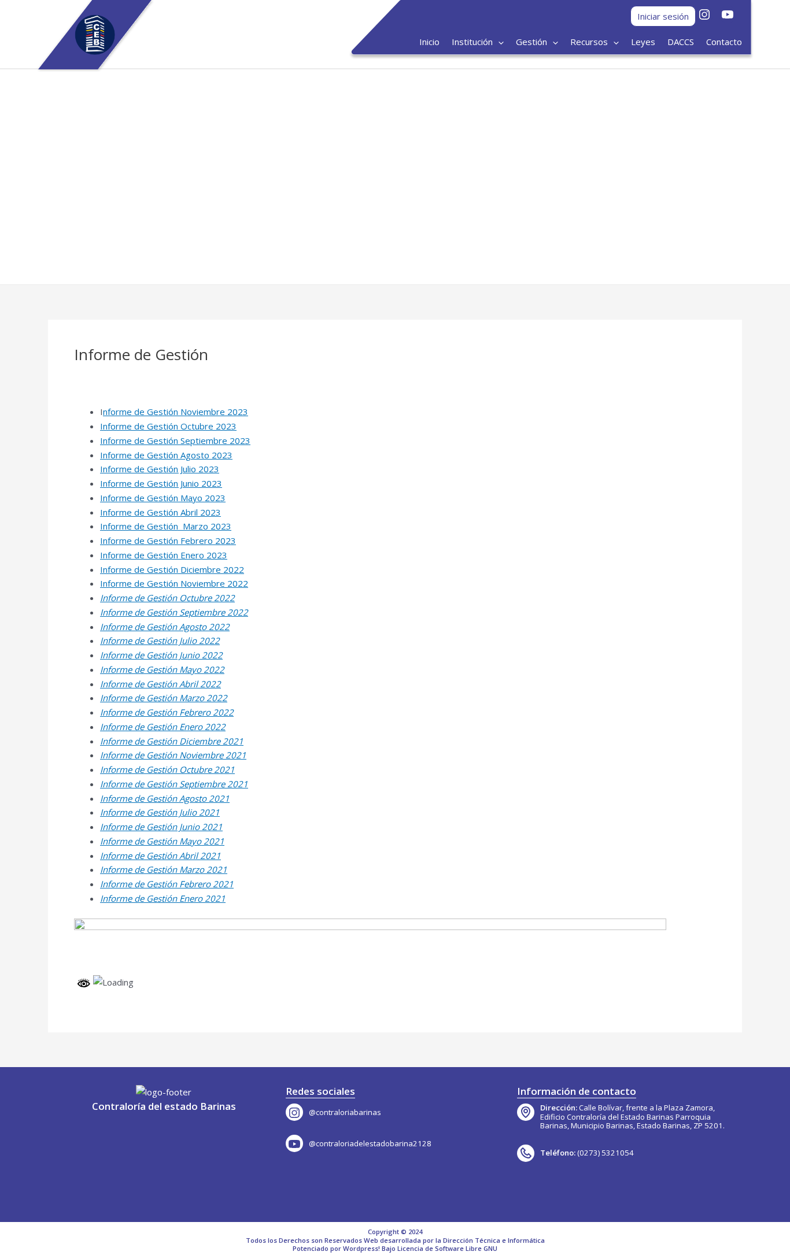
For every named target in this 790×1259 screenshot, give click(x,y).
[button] (38, 177)
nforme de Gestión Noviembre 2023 (175, 411)
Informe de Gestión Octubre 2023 (168, 426)
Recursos (589, 41)
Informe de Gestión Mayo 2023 (163, 497)
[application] (498, 42)
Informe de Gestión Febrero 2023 (168, 540)
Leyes (643, 41)
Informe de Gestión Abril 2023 (160, 512)
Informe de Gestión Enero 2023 (163, 555)
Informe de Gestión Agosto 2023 (166, 455)
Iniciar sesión (663, 16)
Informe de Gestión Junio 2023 (161, 483)
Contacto (724, 41)
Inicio (429, 41)
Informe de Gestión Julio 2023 (159, 469)
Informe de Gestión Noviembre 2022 (174, 583)
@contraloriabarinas (345, 1112)
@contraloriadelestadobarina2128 (370, 1143)
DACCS (680, 41)
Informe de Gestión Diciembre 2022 (172, 569)
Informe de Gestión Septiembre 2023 (175, 440)
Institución (472, 41)
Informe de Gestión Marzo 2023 (165, 526)
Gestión (531, 41)
